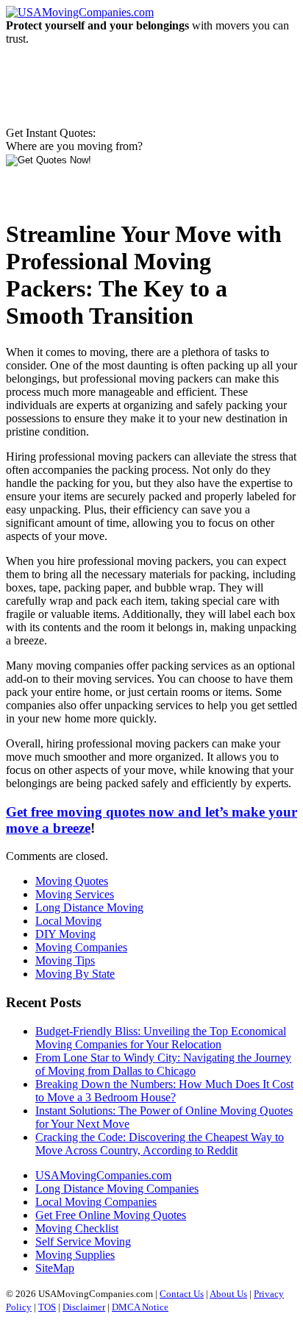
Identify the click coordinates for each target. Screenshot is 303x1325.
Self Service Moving (83, 1241)
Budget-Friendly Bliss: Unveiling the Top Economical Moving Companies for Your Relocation (160, 1038)
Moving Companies (81, 947)
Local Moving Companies (96, 1202)
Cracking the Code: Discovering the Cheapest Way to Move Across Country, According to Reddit (159, 1144)
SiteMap (54, 1268)
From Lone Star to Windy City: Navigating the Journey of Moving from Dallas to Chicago (163, 1064)
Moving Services (74, 894)
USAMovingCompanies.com (103, 1175)
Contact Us (182, 1293)
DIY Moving (65, 934)
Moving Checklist (76, 1228)
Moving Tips (65, 960)
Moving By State (75, 973)
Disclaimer (84, 1306)
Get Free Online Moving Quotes (110, 1215)
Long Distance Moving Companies (117, 1188)
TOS (47, 1306)
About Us (228, 1293)
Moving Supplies (75, 1254)
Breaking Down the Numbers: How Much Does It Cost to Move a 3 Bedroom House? (164, 1091)
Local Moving (68, 920)
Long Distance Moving (89, 907)
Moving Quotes (71, 881)
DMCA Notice (140, 1306)
